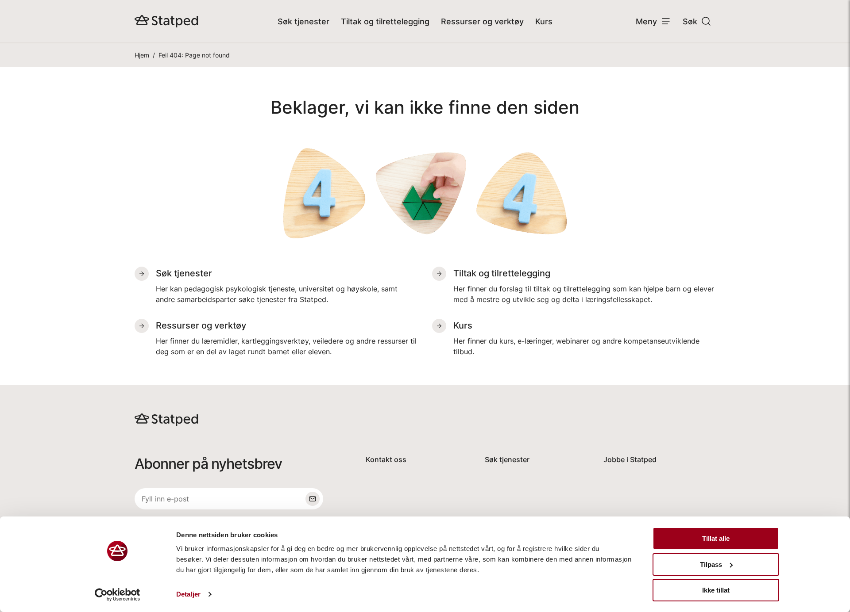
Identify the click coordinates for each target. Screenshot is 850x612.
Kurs (543, 21)
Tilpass (711, 564)
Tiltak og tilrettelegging (385, 21)
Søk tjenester (303, 21)
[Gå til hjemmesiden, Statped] (166, 21)
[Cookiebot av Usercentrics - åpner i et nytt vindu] (117, 594)
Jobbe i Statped (630, 459)
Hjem (142, 55)
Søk (690, 21)
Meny (646, 21)
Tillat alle (716, 538)
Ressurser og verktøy (482, 21)
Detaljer (188, 594)
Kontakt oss (386, 459)
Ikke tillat (716, 590)
